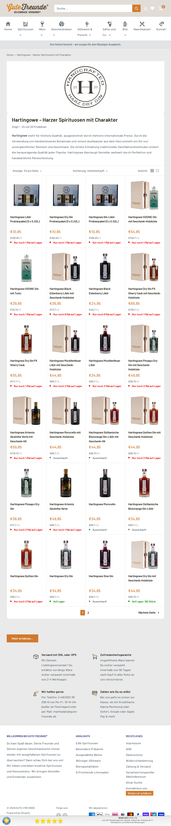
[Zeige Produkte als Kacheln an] (152, 170)
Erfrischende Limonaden (92, 772)
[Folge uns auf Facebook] (58, 815)
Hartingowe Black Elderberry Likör (100, 291)
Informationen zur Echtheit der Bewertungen (128, 822)
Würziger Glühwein (88, 760)
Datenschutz (134, 755)
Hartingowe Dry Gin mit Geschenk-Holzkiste (142, 578)
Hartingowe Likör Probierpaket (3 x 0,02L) (25, 219)
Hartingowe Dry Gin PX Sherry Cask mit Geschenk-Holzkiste (144, 293)
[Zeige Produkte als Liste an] (157, 170)
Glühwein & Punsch (84, 32)
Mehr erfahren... (22, 638)
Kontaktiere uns (136, 788)
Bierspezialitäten (87, 766)
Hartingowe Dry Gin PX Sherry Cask (23, 363)
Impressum (133, 743)
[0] (160, 8)
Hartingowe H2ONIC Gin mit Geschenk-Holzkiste (142, 219)
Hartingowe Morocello (102, 504)
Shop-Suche (134, 782)
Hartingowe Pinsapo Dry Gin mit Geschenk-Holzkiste (142, 365)
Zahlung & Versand (138, 766)
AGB (128, 749)
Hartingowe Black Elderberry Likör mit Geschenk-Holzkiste (62, 293)
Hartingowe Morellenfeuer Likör (104, 363)
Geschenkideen (61, 29)
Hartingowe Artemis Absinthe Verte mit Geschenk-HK (22, 437)
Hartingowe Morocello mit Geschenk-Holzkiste (65, 434)
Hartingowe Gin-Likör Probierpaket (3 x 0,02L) (103, 219)
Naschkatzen (142, 29)
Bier (125, 29)
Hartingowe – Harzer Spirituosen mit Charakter (44, 54)
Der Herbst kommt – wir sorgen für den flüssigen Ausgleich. (85, 44)
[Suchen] (136, 8)
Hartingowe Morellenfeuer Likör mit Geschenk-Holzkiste (65, 365)
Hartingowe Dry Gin (61, 576)
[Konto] (145, 8)
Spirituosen (25, 29)
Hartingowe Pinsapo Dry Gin (24, 506)
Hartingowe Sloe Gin (101, 576)
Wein (42, 29)
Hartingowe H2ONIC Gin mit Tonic (24, 291)
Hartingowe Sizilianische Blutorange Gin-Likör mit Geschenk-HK (104, 437)
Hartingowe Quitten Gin (24, 576)
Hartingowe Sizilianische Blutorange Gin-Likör (143, 506)
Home (10, 54)
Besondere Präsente (89, 749)
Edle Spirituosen (87, 743)
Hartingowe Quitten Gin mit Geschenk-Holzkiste (144, 434)
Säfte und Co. (109, 32)
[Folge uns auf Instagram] (65, 815)
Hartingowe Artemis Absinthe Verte (62, 506)
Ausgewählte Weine (89, 755)
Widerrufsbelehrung (139, 760)
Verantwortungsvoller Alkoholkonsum (140, 774)
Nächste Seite (146, 612)
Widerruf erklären (139, 793)
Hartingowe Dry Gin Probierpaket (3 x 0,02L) (64, 219)
